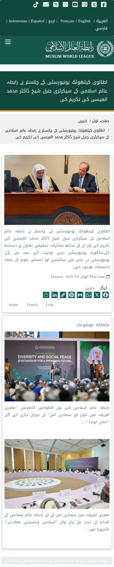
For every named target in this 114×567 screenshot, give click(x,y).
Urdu (50, 305)
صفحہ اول (100, 121)
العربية (102, 21)
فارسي (101, 28)
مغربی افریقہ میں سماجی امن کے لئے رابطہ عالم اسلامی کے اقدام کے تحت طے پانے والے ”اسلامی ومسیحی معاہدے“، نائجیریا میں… (57, 522)
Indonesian (18, 21)
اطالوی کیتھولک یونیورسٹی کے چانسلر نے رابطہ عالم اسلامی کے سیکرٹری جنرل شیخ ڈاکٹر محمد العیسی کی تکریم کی (57, 134)
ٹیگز (103, 288)
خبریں (89, 288)
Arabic (13, 305)
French (32, 305)
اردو (51, 21)
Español (37, 21)
